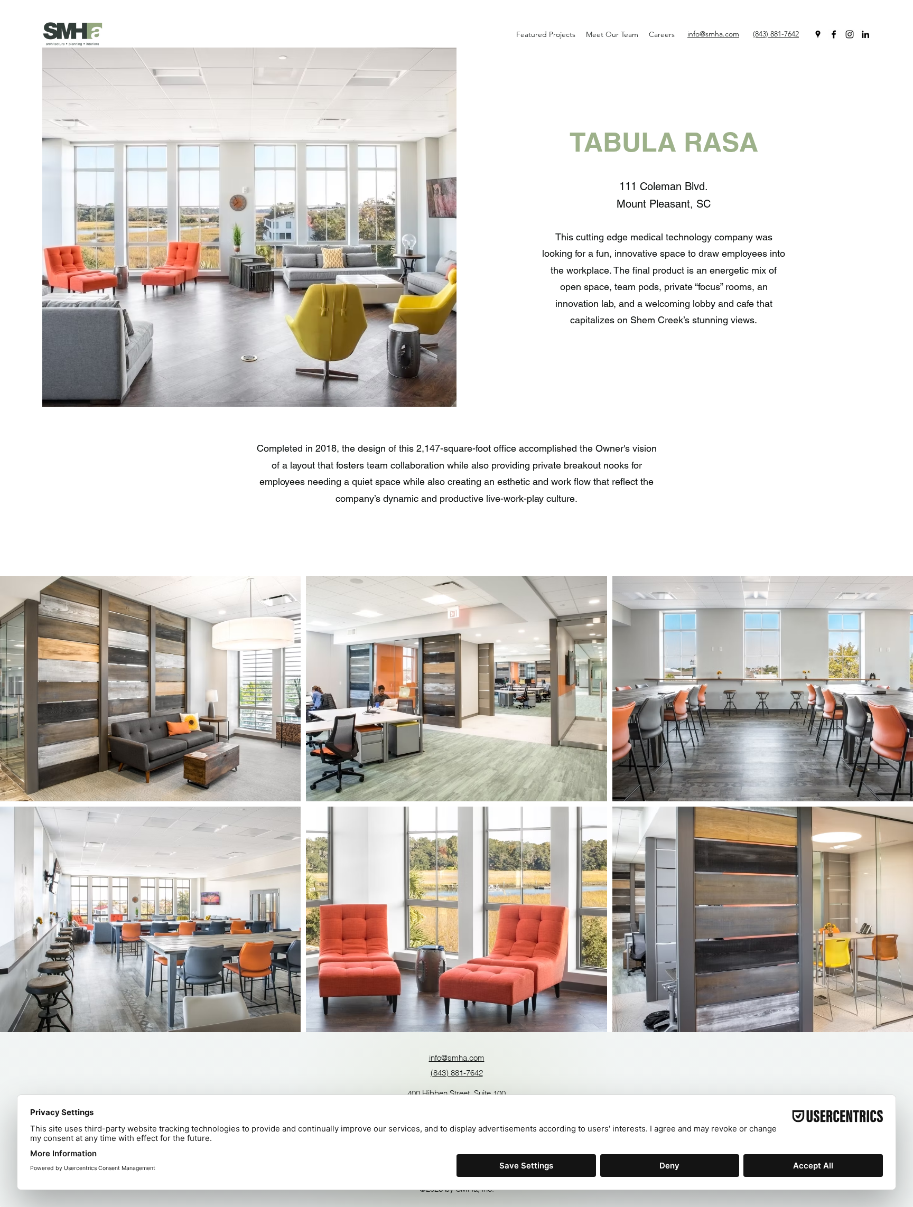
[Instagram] (849, 34)
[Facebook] (833, 34)
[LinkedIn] (865, 34)
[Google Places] (818, 34)
